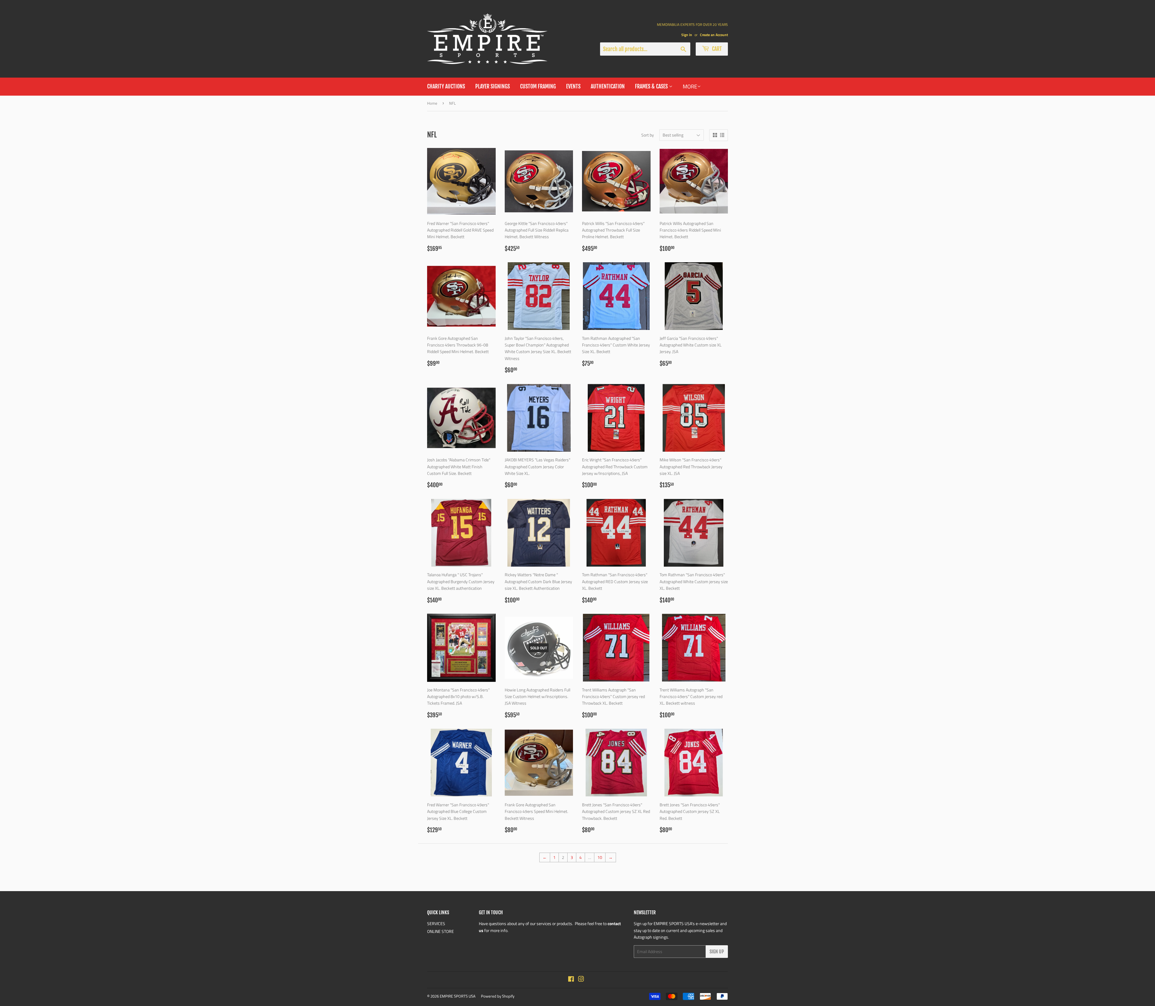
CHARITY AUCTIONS (446, 86)
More (690, 86)
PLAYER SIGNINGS (492, 86)
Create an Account (714, 35)
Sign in (686, 35)
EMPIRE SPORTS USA (458, 996)
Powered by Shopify (497, 996)
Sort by (647, 135)
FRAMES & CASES (652, 86)
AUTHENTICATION (608, 86)
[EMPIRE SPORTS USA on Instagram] (581, 980)
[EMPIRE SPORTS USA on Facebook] (571, 980)
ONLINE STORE (440, 931)
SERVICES (436, 923)
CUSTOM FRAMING (538, 86)
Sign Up (717, 952)
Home (432, 103)
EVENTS (573, 86)
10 (599, 857)
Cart (716, 48)
